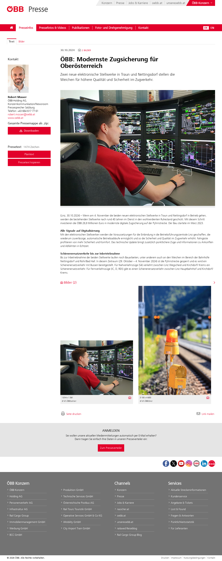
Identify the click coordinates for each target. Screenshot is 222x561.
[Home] (11, 27)
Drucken (165, 557)
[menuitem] (11, 27)
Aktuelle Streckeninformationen (188, 490)
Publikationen (80, 27)
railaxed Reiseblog (126, 528)
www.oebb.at (15, 117)
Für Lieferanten (179, 528)
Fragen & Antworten (182, 515)
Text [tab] (11, 41)
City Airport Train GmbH (76, 528)
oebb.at (157, 3)
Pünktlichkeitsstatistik (182, 522)
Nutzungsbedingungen (194, 557)
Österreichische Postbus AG (78, 502)
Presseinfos (26, 27)
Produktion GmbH (73, 490)
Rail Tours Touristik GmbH (77, 509)
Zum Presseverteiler (111, 447)
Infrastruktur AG (18, 509)
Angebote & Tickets (181, 502)
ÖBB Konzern (16, 490)
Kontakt (143, 27)
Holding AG (15, 496)
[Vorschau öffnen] (137, 148)
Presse (120, 3)
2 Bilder (86, 50)
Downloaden (31, 130)
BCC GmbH (15, 534)
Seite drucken (73, 414)
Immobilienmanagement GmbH (27, 522)
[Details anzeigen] (129, 397)
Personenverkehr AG (21, 502)
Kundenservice (178, 496)
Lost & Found (178, 509)
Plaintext (29, 154)
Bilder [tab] (22, 41)
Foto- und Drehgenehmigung (114, 27)
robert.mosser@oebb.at (21, 114)
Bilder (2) (69, 282)
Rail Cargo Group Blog (129, 534)
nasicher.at (122, 509)
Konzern (107, 3)
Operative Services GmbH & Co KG (82, 515)
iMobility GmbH (72, 522)
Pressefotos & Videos (52, 27)
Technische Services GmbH (78, 496)
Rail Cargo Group (19, 515)
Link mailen (208, 414)
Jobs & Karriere (138, 3)
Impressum (176, 557)
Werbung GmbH (18, 528)
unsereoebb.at (175, 3)
